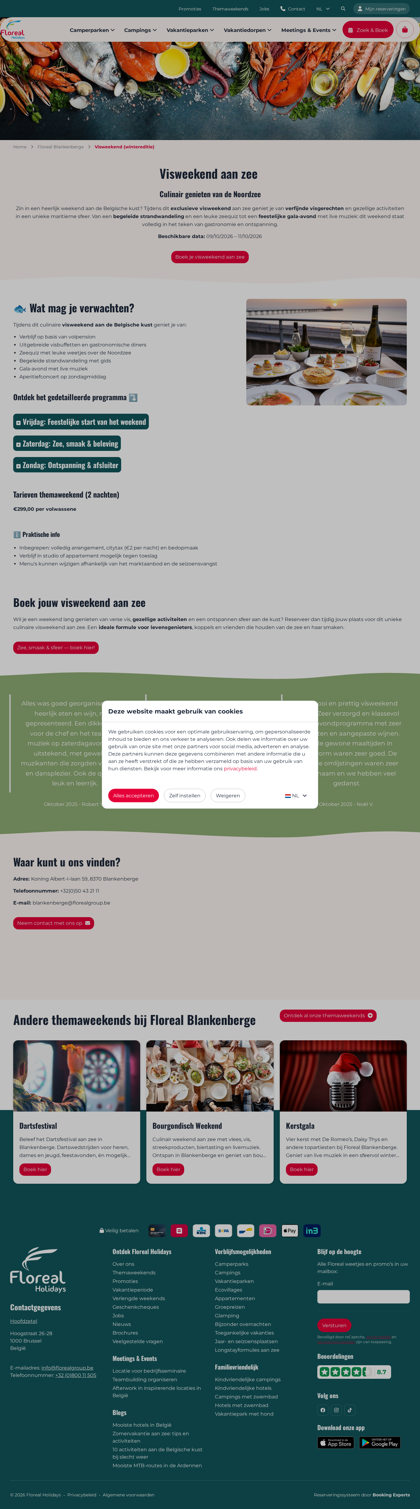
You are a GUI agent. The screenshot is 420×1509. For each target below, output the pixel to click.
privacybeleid (240, 769)
